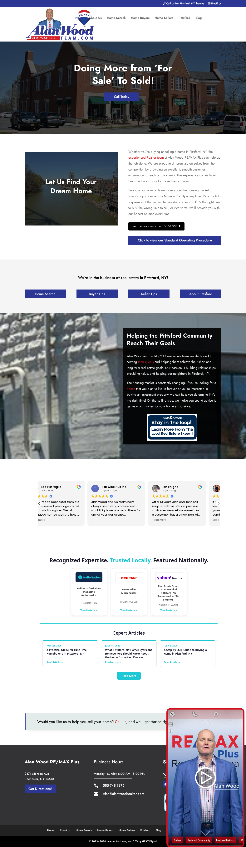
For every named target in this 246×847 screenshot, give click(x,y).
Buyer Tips (97, 293)
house (131, 388)
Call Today (121, 96)
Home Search (116, 18)
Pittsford (184, 18)
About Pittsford (200, 293)
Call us (120, 722)
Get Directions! (40, 788)
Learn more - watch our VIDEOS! (154, 226)
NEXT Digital (149, 841)
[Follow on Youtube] (166, 784)
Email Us (215, 3)
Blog (198, 18)
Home (79, 18)
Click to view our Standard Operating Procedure (175, 240)
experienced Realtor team (146, 157)
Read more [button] (111, 520)
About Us (95, 18)
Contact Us (82, 30)
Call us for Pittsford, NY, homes (184, 3)
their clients (146, 361)
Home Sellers (164, 18)
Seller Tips (149, 293)
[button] (218, 503)
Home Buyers (140, 18)
